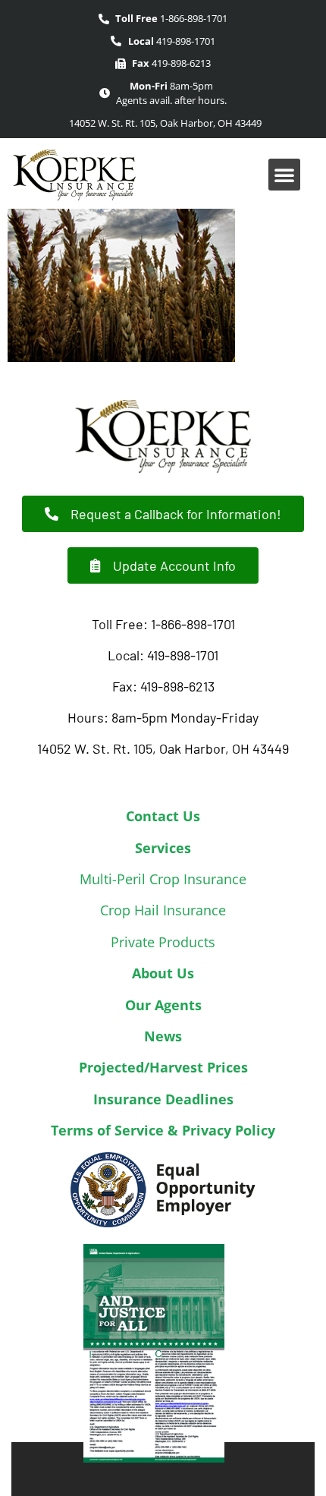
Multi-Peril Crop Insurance (163, 879)
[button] (284, 175)
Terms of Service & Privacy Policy (163, 1130)
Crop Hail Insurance (163, 910)
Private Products (163, 942)
